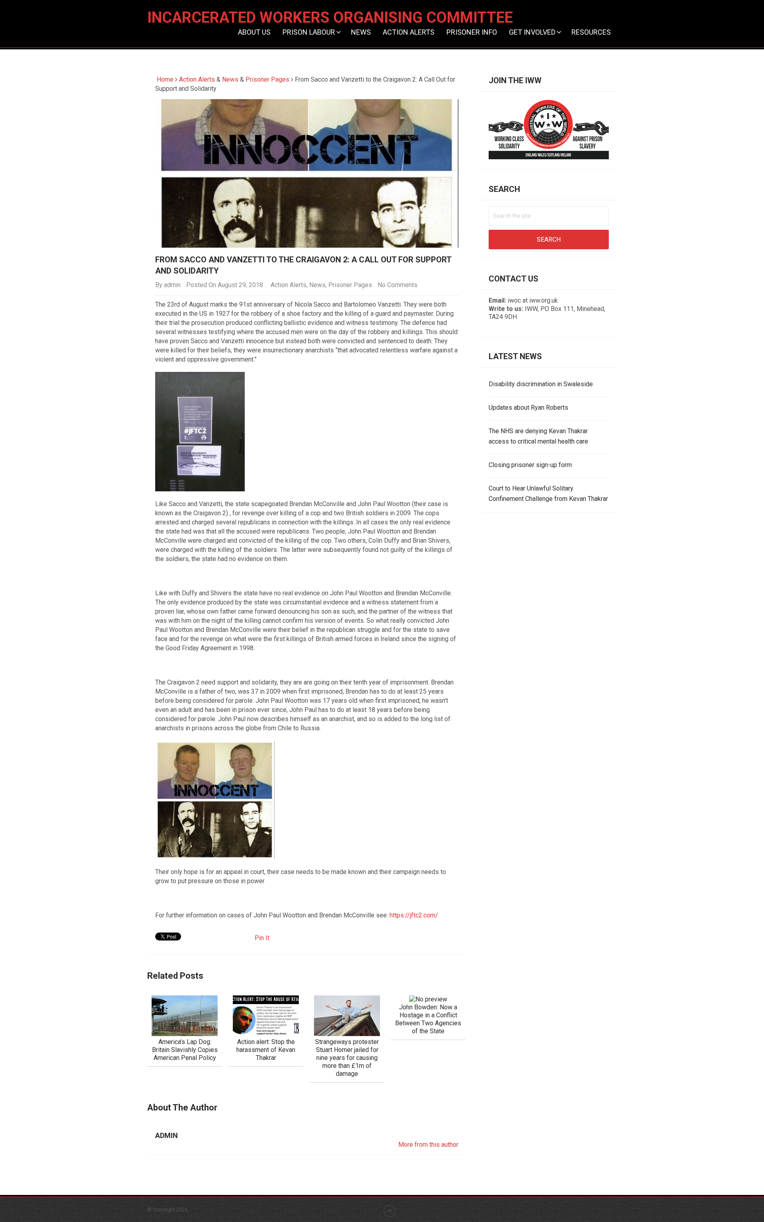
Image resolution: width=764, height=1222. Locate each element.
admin (172, 285)
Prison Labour (309, 32)
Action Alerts (409, 32)
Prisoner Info (471, 32)
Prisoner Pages (267, 79)
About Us (254, 32)
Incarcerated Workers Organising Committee (330, 17)
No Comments (397, 285)
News (361, 32)
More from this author (428, 1144)
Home (164, 79)
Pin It (262, 938)
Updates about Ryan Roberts (528, 407)
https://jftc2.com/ (414, 915)
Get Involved (532, 32)
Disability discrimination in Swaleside (541, 384)
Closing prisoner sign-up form (530, 465)
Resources (591, 32)
